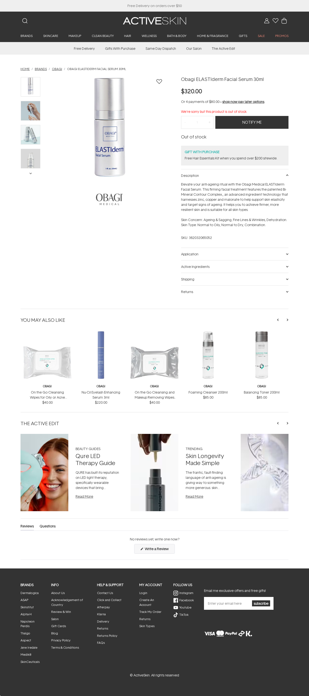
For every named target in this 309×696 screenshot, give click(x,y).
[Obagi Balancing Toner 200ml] (261, 333)
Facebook (186, 600)
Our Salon (194, 48)
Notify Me (252, 122)
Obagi (47, 386)
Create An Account (146, 602)
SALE (261, 36)
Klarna (101, 614)
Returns (102, 628)
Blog (54, 633)
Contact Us (105, 593)
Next (30, 173)
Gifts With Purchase (120, 48)
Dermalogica (30, 593)
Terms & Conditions (65, 647)
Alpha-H (26, 614)
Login (143, 593)
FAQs (101, 642)
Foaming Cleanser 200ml (208, 392)
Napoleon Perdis (28, 623)
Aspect (26, 640)
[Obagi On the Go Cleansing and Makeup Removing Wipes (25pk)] (154, 333)
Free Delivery (84, 48)
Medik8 (26, 654)
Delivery (103, 621)
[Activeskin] (154, 20)
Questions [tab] (48, 527)
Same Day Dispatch (161, 48)
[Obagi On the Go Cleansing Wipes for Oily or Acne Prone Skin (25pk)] (47, 333)
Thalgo (25, 633)
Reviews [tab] (27, 527)
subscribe (261, 603)
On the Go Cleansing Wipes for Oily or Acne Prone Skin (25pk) (47, 397)
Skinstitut (27, 607)
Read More (84, 496)
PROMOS (281, 36)
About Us (58, 593)
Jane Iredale (29, 647)
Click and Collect (109, 600)
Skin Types (146, 626)
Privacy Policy (60, 640)
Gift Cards (58, 626)
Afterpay (103, 607)
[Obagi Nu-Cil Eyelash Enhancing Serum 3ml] (101, 333)
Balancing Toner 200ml (262, 392)
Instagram (186, 593)
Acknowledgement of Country (67, 602)
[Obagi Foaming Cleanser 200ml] (208, 333)
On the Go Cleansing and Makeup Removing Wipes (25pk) (155, 397)
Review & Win (61, 612)
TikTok (184, 614)
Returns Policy (107, 635)
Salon (55, 619)
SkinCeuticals (30, 662)
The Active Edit (223, 48)
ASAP (24, 600)
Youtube (185, 607)
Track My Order (150, 612)
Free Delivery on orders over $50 (154, 5)
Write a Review (159, 550)
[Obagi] (109, 199)
